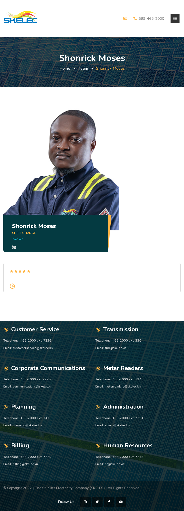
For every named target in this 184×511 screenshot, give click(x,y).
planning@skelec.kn (27, 425)
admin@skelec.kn (117, 425)
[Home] (20, 18)
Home (64, 68)
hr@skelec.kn (114, 464)
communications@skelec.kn (32, 386)
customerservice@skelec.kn (33, 348)
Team (83, 68)
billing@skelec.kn (25, 464)
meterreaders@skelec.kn (123, 386)
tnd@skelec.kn (115, 348)
